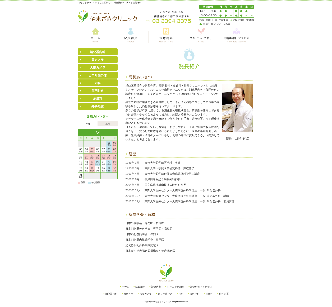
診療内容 (156, 286)
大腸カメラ (97, 67)
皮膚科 (97, 98)
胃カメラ (97, 59)
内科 (98, 83)
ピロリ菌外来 (97, 75)
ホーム (125, 286)
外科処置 (97, 106)
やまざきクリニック (162, 302)
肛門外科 (97, 91)
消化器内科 (97, 52)
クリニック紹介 (175, 286)
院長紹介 (140, 286)
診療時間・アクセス (201, 286)
